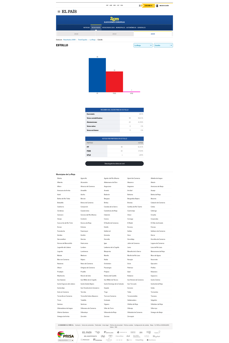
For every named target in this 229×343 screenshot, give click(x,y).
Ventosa (60, 304)
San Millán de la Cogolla (88, 280)
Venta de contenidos (88, 325)
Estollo (106, 227)
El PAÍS (87, 332)
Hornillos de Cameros (158, 239)
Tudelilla (83, 300)
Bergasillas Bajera (133, 199)
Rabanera (154, 272)
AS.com (140, 332)
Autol (59, 194)
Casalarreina (85, 211)
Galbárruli (107, 231)
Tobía (129, 292)
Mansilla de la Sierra (134, 251)
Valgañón (154, 300)
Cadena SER (132, 332)
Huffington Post (90, 336)
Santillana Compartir (122, 332)
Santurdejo (61, 288)
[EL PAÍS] (69, 11)
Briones (130, 203)
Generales (142, 27)
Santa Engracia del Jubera (66, 284)
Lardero (83, 247)
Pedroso (130, 268)
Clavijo (59, 219)
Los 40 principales (98, 332)
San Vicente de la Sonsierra (90, 288)
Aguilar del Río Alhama (111, 178)
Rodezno (130, 276)
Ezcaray (130, 227)
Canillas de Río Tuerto (134, 207)
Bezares (153, 199)
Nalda (106, 259)
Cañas (153, 207)
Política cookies (128, 325)
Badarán (107, 194)
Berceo (83, 199)
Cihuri (129, 215)
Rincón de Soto (86, 276)
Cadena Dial (128, 336)
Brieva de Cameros (87, 203)
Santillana (109, 332)
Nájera (83, 259)
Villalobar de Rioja (157, 304)
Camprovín (84, 207)
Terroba (83, 292)
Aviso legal (105, 325)
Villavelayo (84, 312)
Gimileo (59, 235)
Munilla (106, 255)
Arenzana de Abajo (157, 186)
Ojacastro (154, 264)
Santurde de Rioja (157, 284)
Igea (105, 243)
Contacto (78, 325)
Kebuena (154, 336)
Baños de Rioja (156, 194)
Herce (153, 235)
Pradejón (60, 272)
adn (148, 332)
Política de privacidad (116, 325)
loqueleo (139, 339)
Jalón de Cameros (133, 243)
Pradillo (83, 272)
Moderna (97, 339)
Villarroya (154, 308)
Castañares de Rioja (110, 211)
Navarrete (154, 259)
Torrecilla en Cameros (64, 296)
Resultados (96, 27)
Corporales (154, 219)
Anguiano (130, 186)
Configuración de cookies (141, 325)
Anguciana (107, 186)
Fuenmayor (84, 231)
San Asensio (61, 280)
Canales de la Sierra (110, 207)
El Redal (130, 223)
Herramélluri (61, 239)
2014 (114, 34)
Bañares (130, 194)
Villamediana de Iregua (65, 308)
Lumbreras (84, 251)
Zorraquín (130, 316)
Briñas (106, 203)
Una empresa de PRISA (65, 334)
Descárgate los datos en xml (115, 164)
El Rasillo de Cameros (111, 223)
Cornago (130, 219)
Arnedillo (84, 190)
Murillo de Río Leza (133, 255)
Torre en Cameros (110, 296)
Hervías (83, 239)
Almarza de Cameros (88, 186)
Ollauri (59, 268)
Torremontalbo (132, 296)
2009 (153, 34)
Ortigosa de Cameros (88, 268)
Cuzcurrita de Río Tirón (65, 223)
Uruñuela (107, 300)
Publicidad (98, 325)
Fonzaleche (61, 231)
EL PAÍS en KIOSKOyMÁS (162, 325)
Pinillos (153, 268)
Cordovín (84, 219)
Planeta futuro (146, 336)
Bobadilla (60, 203)
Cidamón (107, 215)
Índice (112, 327)
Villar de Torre (109, 308)
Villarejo (130, 308)
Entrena (83, 227)
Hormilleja (130, 239)
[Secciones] (59, 11)
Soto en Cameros (63, 292)
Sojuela (106, 288)
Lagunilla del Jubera (64, 247)
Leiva (129, 247)
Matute (59, 255)
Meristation (151, 339)
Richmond (85, 339)
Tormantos (154, 292)
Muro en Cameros (63, 259)
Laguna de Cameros (157, 243)
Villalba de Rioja (132, 304)
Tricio (59, 300)
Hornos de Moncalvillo (64, 243)
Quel (128, 272)
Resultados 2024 (108, 27)
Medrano (84, 255)
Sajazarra (154, 276)
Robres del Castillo (110, 276)
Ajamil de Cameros (133, 178)
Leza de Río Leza (156, 247)
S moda (129, 339)
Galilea (129, 231)
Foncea (153, 227)
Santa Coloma (155, 280)
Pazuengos (107, 268)
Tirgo (106, 292)
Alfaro (59, 186)
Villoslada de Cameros (134, 312)
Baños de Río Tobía (63, 199)
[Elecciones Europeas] (114, 19)
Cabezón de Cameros (158, 203)
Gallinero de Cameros (158, 231)
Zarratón (83, 316)
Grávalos (107, 235)
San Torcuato (131, 284)
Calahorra (60, 207)
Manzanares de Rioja (158, 251)
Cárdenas (60, 211)
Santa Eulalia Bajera (87, 284)
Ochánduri (107, 264)
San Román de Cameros (135, 280)
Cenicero (60, 215)
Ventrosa (84, 304)
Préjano (106, 272)
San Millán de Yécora (111, 280)
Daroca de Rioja (86, 223)
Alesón (153, 182)
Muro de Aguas (156, 255)
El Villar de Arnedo (157, 223)
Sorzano (130, 288)
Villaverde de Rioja (110, 312)
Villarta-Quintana (63, 312)
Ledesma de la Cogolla (111, 247)
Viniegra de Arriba (63, 316)
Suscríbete (148, 5)
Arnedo (106, 190)
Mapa (151, 325)
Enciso (59, 227)
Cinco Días (119, 336)
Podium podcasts (109, 339)
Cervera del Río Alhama (88, 215)
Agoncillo (84, 178)
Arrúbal (129, 190)
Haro (129, 235)
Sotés (153, 288)
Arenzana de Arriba (63, 190)
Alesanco (130, 182)
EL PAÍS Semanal (137, 336)
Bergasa (107, 199)
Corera (106, 219)
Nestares (60, 264)
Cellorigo (154, 211)
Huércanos (84, 243)
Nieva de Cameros (87, 264)
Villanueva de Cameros (88, 308)
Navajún (130, 259)
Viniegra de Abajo (157, 312)
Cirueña (153, 215)
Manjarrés (107, 251)
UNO (103, 336)
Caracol (156, 332)
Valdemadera (131, 300)
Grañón (83, 235)
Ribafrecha (61, 276)
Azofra (83, 194)
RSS (116, 327)
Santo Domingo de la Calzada (114, 284)
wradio (110, 336)
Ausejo (153, 190)
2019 (76, 34)
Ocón (129, 264)
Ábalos (59, 178)
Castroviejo (131, 211)
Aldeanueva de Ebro (110, 182)
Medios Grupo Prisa (65, 340)
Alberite (59, 182)
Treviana (154, 296)
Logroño (60, 251)
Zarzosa (106, 316)
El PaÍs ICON (119, 339)
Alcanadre (84, 182)
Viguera (106, 304)
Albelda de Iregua (156, 178)
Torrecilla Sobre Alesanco (89, 296)
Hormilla (107, 239)
